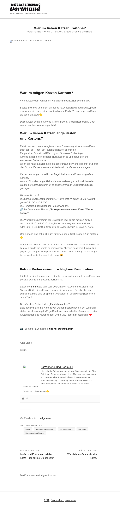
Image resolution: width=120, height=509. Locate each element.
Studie (34, 286)
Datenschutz (57, 500)
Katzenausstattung (66, 429)
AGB (46, 500)
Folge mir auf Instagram (60, 329)
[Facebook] (27, 398)
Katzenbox (82, 429)
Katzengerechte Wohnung (34, 433)
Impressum (70, 500)
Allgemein (45, 418)
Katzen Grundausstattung (45, 429)
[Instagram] (23, 398)
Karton (27, 429)
